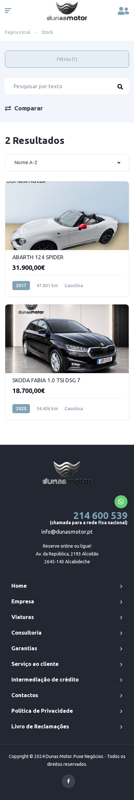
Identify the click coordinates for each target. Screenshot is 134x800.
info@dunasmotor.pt (67, 531)
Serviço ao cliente (35, 664)
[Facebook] (68, 781)
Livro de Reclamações (40, 726)
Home (19, 585)
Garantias (24, 648)
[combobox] (67, 162)
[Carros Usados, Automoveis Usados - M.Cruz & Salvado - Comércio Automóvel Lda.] (67, 473)
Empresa (22, 601)
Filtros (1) (67, 59)
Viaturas (22, 617)
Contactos (24, 695)
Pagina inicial (18, 32)
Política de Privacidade (42, 711)
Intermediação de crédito (45, 679)
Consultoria (26, 632)
